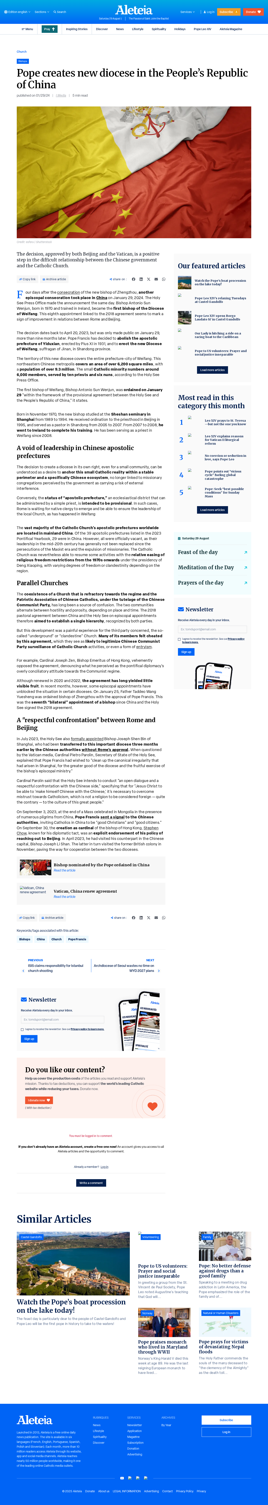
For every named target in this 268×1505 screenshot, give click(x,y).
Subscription (135, 1443)
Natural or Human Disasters (220, 1313)
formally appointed (87, 738)
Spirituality (159, 29)
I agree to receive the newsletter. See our (64, 1029)
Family (207, 1237)
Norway (147, 1313)
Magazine (133, 1437)
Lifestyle (137, 29)
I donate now (36, 1100)
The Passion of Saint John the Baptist (149, 18)
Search (61, 12)
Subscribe (226, 12)
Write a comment (91, 1183)
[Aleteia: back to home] (134, 9)
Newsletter (134, 1425)
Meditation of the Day (206, 567)
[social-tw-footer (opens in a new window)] (138, 1478)
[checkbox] (22, 1029)
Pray (47, 29)
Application (134, 1431)
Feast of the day (198, 552)
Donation (133, 1448)
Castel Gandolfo (31, 1237)
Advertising (134, 1454)
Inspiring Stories (77, 29)
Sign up (29, 1039)
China (41, 939)
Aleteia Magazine (231, 29)
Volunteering (150, 1237)
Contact (167, 1491)
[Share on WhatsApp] (163, 279)
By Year (166, 1425)
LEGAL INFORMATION (127, 1491)
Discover (102, 29)
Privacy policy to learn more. (87, 1029)
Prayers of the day (201, 583)
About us (104, 1491)
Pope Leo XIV (202, 29)
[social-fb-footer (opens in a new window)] (130, 1478)
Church (22, 52)
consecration (68, 292)
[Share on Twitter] (148, 279)
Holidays (180, 29)
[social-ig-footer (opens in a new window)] (146, 1478)
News (120, 29)
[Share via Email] (156, 279)
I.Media (61, 95)
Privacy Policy (184, 1491)
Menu (29, 29)
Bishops (24, 939)
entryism (144, 646)
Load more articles (212, 370)
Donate (251, 12)
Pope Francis (77, 939)
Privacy (201, 1491)
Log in (211, 12)
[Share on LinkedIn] (141, 279)
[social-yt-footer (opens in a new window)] (122, 1478)
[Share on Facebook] (133, 279)
